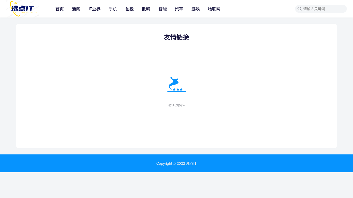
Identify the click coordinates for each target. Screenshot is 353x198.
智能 (162, 9)
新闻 (76, 9)
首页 (60, 9)
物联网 (214, 9)
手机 (113, 9)
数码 (146, 9)
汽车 (179, 9)
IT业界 (95, 9)
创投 (129, 9)
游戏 (195, 9)
